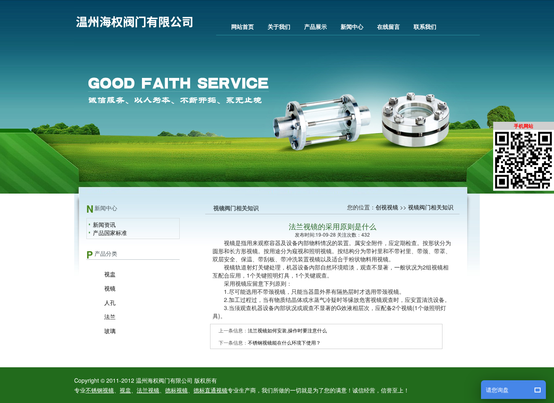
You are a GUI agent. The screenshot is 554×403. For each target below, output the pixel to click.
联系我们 (425, 26)
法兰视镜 (148, 390)
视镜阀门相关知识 (430, 207)
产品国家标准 (110, 232)
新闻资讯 (104, 224)
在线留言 (388, 26)
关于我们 (279, 26)
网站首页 (242, 26)
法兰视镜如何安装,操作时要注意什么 (287, 330)
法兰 (110, 316)
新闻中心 (352, 26)
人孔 (110, 302)
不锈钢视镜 (100, 390)
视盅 (110, 274)
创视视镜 (387, 207)
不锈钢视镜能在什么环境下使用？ (284, 342)
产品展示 (315, 26)
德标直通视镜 (210, 390)
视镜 (110, 288)
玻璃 (110, 331)
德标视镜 (176, 390)
